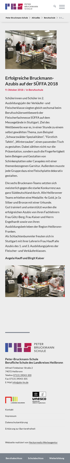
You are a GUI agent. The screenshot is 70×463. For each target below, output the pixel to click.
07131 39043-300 (22, 375)
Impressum (10, 416)
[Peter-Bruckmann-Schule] (21, 6)
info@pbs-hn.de (20, 382)
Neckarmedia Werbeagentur (43, 442)
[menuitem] (53, 6)
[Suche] (53, 6)
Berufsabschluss (14, 458)
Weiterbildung (56, 458)
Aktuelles (36, 17)
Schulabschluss (35, 458)
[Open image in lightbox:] (60, 296)
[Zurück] (12, 280)
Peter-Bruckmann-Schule (17, 17)
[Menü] (60, 6)
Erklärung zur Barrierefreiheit (20, 428)
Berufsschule (49, 17)
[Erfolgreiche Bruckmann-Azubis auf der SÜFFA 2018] (31, 51)
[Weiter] (57, 280)
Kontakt (9, 409)
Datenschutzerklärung (16, 422)
